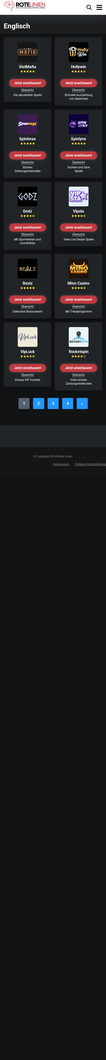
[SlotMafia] (27, 60)
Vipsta (78, 211)
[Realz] (27, 277)
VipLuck (27, 351)
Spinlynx (78, 139)
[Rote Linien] (25, 6)
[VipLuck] (27, 345)
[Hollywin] (78, 60)
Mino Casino (78, 283)
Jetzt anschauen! (27, 83)
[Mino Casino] (78, 277)
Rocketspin (78, 351)
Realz (28, 283)
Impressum (61, 464)
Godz (27, 211)
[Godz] (27, 205)
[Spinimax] (27, 132)
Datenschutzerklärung (90, 464)
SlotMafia (27, 66)
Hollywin (78, 66)
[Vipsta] (78, 205)
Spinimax (27, 139)
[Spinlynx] (78, 132)
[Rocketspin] (78, 345)
